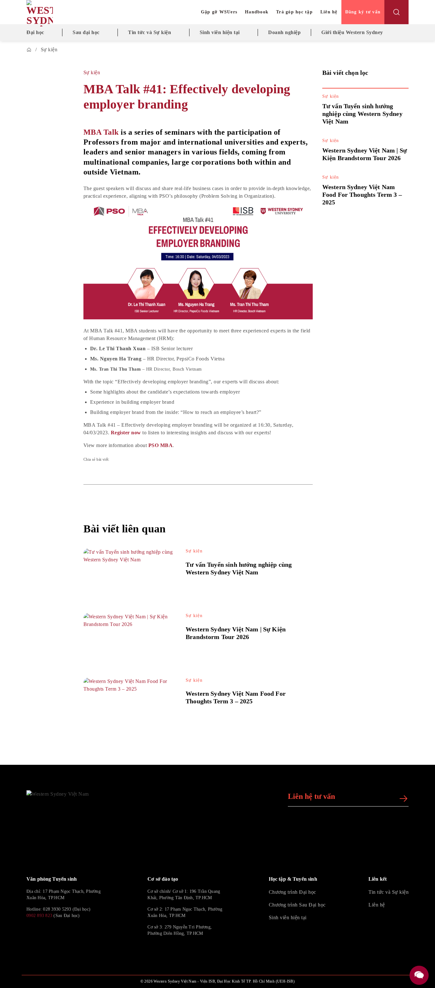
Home (29, 49)
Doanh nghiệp (284, 32)
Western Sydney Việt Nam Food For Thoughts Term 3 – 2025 (362, 194)
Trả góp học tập (294, 12)
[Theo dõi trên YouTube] (76, 930)
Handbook (256, 12)
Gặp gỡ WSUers (219, 12)
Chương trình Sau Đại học (297, 904)
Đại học (35, 32)
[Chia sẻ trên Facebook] (50, 144)
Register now (126, 432)
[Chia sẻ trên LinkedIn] (50, 178)
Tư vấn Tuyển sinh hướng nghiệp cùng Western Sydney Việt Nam (362, 114)
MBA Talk (101, 132)
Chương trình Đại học (292, 892)
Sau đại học (86, 32)
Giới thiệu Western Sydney (352, 32)
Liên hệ (329, 12)
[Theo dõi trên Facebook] (30, 930)
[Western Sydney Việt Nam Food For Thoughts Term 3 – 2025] (129, 703)
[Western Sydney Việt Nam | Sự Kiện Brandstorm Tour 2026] (129, 639)
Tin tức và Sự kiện (149, 32)
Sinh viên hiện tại (220, 32)
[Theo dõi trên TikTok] (45, 930)
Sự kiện (49, 49)
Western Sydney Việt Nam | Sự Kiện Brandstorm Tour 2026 (236, 633)
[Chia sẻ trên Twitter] (50, 161)
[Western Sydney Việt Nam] (56, 13)
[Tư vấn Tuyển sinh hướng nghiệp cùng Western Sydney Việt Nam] (129, 574)
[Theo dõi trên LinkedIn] (61, 930)
